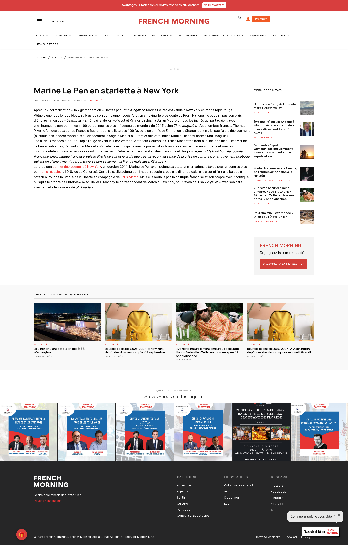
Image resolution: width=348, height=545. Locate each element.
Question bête (266, 221)
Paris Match (129, 177)
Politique (57, 57)
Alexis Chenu (183, 360)
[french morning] (174, 21)
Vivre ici (260, 161)
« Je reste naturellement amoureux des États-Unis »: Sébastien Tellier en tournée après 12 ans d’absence (274, 193)
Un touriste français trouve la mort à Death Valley (275, 106)
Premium (261, 19)
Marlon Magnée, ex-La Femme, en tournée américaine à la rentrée (275, 172)
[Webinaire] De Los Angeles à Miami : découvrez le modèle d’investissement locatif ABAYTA (274, 127)
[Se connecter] (248, 19)
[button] (239, 17)
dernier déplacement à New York (77, 167)
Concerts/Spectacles (272, 180)
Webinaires (263, 137)
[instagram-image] (28, 432)
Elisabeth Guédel (44, 356)
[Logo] (102, 481)
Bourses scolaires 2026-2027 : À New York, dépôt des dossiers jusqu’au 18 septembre (135, 350)
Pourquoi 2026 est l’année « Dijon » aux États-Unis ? (273, 214)
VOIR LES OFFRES (214, 5)
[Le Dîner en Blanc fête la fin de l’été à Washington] (67, 322)
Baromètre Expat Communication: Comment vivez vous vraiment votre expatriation (273, 150)
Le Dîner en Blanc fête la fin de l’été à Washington (59, 350)
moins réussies (50, 172)
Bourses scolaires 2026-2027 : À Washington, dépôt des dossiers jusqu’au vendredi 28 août (279, 350)
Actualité (41, 57)
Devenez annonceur (47, 501)
